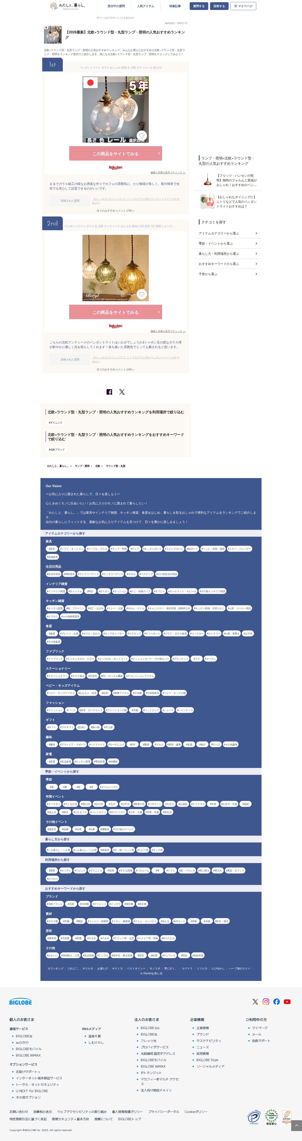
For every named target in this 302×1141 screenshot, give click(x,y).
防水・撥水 (222, 921)
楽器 (189, 744)
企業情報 (197, 1019)
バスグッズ (147, 574)
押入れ (218, 870)
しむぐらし (96, 1042)
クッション (120, 591)
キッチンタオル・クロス (80, 658)
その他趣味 (231, 744)
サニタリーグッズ (113, 574)
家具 (52, 548)
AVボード (193, 548)
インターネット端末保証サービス (39, 1078)
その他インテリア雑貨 (213, 591)
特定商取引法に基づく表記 (28, 1119)
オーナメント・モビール (183, 591)
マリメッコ (100, 904)
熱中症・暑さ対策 (122, 955)
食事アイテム (122, 693)
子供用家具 (153, 693)
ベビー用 (143, 850)
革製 (194, 921)
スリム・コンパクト (146, 921)
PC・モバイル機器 (112, 676)
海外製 (129, 904)
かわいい (53, 955)
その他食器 (54, 641)
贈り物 (95, 727)
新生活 (168, 812)
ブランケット (181, 658)
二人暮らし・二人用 (86, 850)
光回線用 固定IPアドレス (158, 1053)
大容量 (65, 938)
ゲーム (216, 744)
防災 (141, 955)
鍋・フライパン (75, 608)
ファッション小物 (117, 710)
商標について (103, 1119)
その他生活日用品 (167, 574)
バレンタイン (99, 812)
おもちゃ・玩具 (88, 693)
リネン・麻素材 (121, 921)
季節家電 (100, 761)
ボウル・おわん (91, 633)
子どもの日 (71, 804)
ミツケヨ (202, 968)
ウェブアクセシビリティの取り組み (82, 1111)
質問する (199, 6)
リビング (81, 870)
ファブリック (55, 658)
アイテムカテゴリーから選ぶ (219, 233)
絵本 (105, 693)
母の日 (86, 804)
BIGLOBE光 (24, 1036)
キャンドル (76, 591)
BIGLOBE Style (207, 1060)
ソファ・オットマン (72, 548)
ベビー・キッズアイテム (61, 693)
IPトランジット (151, 1072)
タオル (132, 574)
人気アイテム (145, 6)
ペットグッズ (152, 710)
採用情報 (203, 1053)
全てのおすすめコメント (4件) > (116, 369)
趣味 (52, 744)
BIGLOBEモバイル (29, 1049)
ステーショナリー (58, 676)
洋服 (135, 710)
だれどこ (73, 968)
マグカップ (135, 633)
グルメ (159, 744)
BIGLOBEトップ (129, 1119)
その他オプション (28, 1097)
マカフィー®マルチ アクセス (160, 1081)
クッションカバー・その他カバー (151, 658)
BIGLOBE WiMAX (28, 1055)
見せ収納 (89, 955)
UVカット (180, 921)
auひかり (22, 1042)
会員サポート (261, 1040)
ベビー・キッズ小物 (175, 693)
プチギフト (67, 727)
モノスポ (155, 968)
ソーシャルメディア (210, 1066)
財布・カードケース (92, 710)
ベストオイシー (136, 968)
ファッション (55, 710)
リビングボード (174, 548)
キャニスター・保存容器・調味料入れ (170, 608)
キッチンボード (153, 548)
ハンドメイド (97, 744)
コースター (197, 633)
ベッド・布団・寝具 (214, 548)
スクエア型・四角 (148, 938)
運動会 (105, 829)
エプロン (53, 616)
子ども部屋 (126, 870)
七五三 (170, 804)
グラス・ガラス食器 (176, 633)
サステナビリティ (209, 1040)
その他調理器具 (71, 616)
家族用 (105, 850)
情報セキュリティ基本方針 (70, 1119)
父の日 (99, 804)
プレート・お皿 (69, 633)
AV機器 (114, 761)
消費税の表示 (42, 1111)
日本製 (85, 904)
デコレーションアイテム (140, 676)
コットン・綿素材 (99, 921)
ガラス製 (53, 921)
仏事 (92, 829)
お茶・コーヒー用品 (240, 608)
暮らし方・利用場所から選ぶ (219, 253)
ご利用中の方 (256, 1019)
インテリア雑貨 (56, 591)
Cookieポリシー (196, 1111)
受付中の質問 (116, 6)
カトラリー (214, 633)
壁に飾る (204, 870)
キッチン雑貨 (55, 608)
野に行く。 (171, 968)
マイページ (245, 6)
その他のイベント (124, 829)
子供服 (138, 693)
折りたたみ (169, 938)
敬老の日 (140, 804)
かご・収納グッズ (141, 591)
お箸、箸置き (232, 633)
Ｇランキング (55, 968)
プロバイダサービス (155, 1047)
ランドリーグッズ (89, 574)
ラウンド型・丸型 (115, 465)
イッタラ (115, 904)
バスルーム (143, 870)
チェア (135, 548)
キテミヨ (117, 968)
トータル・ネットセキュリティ (37, 1084)
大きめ (92, 938)
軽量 (79, 938)
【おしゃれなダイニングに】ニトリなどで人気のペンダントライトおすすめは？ (136, 201)
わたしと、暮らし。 (58, 465)
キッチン (66, 870)
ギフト (52, 727)
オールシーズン (109, 787)
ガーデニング (117, 744)
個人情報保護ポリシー (127, 1111)
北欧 (97, 465)
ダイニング (56, 422)
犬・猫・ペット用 (124, 850)
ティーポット (153, 633)
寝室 (52, 870)
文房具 (93, 676)
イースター (54, 804)
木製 (67, 921)
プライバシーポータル (163, 1111)
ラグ (197, 658)
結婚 (65, 829)
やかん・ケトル (136, 608)
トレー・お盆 (115, 608)
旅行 (203, 744)
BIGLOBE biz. (150, 1028)
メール (256, 1034)
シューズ (169, 710)
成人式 (52, 812)
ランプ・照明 (82, 465)
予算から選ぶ (208, 274)
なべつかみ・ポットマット (113, 658)
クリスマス (199, 804)
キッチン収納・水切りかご (209, 608)
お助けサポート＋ (28, 1071)
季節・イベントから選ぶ (216, 243)
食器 (52, 633)
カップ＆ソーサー (114, 633)
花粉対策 (198, 955)
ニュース (203, 1047)
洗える (165, 921)
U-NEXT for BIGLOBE (32, 1091)
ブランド (203, 1034)
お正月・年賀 (230, 804)
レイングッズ (185, 710)
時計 (91, 591)
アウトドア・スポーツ (73, 744)
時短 (184, 955)
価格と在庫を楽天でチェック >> (168, 172)
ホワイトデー (118, 812)
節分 (65, 812)
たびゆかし (218, 968)
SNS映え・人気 (71, 955)
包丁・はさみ (96, 608)
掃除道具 (70, 574)
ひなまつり (81, 812)
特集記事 (175, 6)
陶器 (80, 921)
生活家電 (66, 761)
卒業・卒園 (153, 812)
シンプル (103, 955)
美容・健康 (175, 744)
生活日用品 (54, 574)
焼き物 (142, 904)
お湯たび (102, 968)
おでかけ (53, 878)
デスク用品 (78, 676)
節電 (154, 955)
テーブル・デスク (97, 548)
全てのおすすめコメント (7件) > (116, 210)
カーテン (211, 658)
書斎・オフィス (235, 870)
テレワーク (170, 955)
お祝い (82, 727)
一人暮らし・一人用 (59, 850)
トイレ (171, 870)
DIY (133, 744)
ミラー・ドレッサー (240, 548)
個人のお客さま (22, 1019)
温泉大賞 (94, 1036)
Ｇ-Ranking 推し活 (151, 973)
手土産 (109, 727)
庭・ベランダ (187, 870)
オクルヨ (87, 968)
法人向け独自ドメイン (156, 1090)
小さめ (105, 938)
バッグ (71, 710)
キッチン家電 (83, 761)
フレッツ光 (148, 1040)
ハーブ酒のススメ (239, 968)
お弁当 (248, 633)
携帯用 (52, 938)
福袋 (246, 804)
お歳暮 (183, 804)
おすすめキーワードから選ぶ (219, 263)
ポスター (105, 591)
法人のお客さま (146, 1019)
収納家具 (53, 557)
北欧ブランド (57, 449)
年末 (213, 804)
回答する (219, 6)
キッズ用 (158, 850)
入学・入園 (136, 812)
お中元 (126, 804)
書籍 (146, 744)
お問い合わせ (19, 1111)
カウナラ (187, 968)
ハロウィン (155, 804)
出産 (79, 829)
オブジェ (160, 591)
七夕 (112, 804)
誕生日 (52, 829)
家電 (52, 761)
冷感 (207, 921)
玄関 (111, 870)
